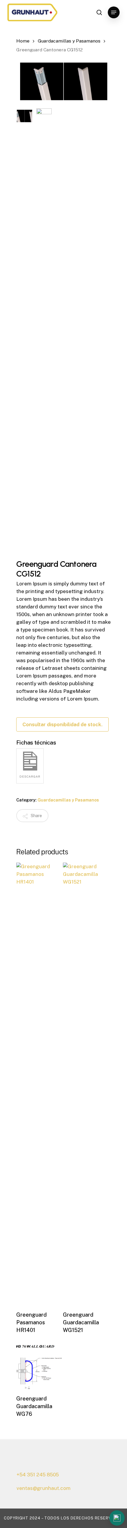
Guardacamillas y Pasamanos (69, 41)
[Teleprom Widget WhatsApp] (82, 1519)
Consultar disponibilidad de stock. (62, 724)
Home (23, 41)
